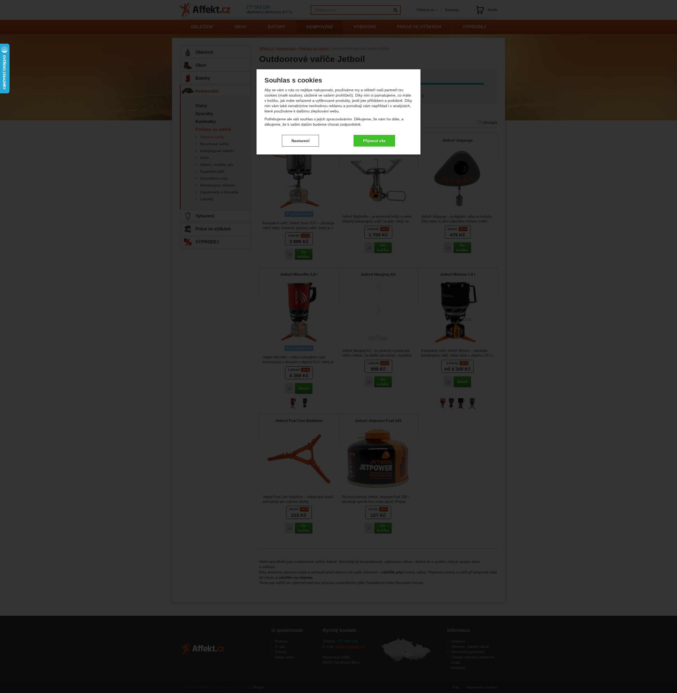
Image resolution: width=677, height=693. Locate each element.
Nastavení (300, 141)
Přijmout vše (374, 141)
